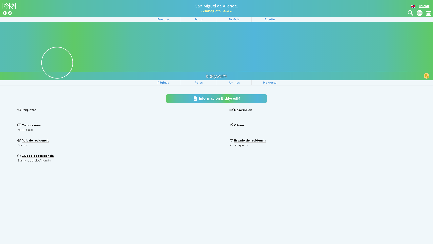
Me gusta (270, 82)
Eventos (163, 19)
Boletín (270, 19)
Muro (198, 19)
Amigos (234, 82)
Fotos (199, 82)
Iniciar (424, 6)
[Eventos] (428, 13)
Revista (234, 19)
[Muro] (420, 13)
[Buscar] (411, 13)
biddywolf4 (216, 76)
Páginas (163, 82)
